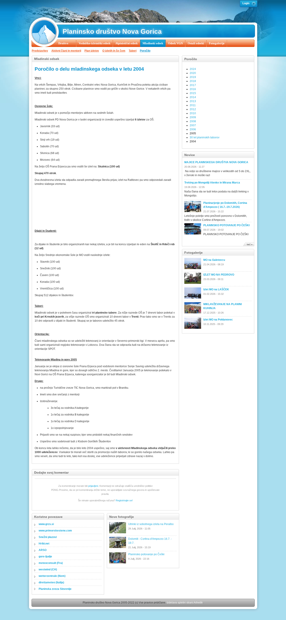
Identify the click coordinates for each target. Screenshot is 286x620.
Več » (249, 244)
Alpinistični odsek (126, 43)
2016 (193, 89)
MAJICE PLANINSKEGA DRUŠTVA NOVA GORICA (216, 162)
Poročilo (145, 50)
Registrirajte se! (124, 500)
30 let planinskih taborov (204, 137)
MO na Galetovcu (214, 259)
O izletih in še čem (113, 50)
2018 (193, 81)
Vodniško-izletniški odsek (94, 43)
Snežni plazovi (48, 537)
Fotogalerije (217, 43)
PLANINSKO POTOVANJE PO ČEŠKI (226, 225)
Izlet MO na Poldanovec (218, 319)
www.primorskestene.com (55, 530)
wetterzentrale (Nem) (52, 576)
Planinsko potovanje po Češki (146, 554)
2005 (193, 133)
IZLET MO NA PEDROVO (218, 274)
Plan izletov (91, 50)
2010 (193, 113)
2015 (193, 93)
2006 (193, 129)
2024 (193, 69)
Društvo (63, 43)
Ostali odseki (196, 43)
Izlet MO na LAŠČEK (216, 289)
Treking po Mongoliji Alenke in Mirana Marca (212, 182)
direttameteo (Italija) (51, 582)
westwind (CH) (48, 569)
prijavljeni (93, 486)
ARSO (42, 550)
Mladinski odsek (153, 43)
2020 (193, 73)
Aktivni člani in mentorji (66, 50)
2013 (193, 101)
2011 (193, 105)
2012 (193, 109)
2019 (193, 77)
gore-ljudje (45, 556)
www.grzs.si (46, 524)
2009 (193, 117)
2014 (193, 97)
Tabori (133, 50)
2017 (193, 85)
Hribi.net (44, 543)
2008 (193, 121)
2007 (193, 125)
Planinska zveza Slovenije (55, 588)
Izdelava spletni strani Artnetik (185, 602)
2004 (193, 141)
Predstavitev (40, 50)
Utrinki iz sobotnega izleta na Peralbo (151, 524)
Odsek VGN (175, 43)
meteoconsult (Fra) (51, 563)
